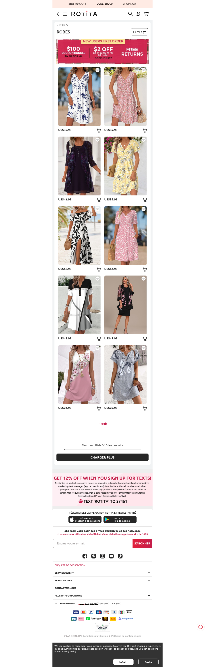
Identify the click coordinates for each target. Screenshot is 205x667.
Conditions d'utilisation (95, 636)
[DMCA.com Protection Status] (102, 627)
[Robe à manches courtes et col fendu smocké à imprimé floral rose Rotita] (125, 235)
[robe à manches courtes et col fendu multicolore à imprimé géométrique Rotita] (79, 305)
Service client (64, 572)
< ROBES (62, 25)
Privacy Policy (68, 651)
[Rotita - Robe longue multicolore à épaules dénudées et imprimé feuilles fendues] (79, 235)
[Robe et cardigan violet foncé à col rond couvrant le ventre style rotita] (79, 166)
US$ (101, 603)
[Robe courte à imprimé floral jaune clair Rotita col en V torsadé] (125, 166)
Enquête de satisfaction (70, 565)
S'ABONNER (142, 543)
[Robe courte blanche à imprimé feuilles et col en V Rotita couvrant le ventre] (79, 96)
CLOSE (148, 661)
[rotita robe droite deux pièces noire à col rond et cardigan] (125, 305)
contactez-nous (65, 588)
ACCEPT (123, 661)
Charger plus (102, 457)
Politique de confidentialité (126, 636)
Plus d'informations (68, 595)
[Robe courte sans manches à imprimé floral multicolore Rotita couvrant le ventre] (79, 374)
